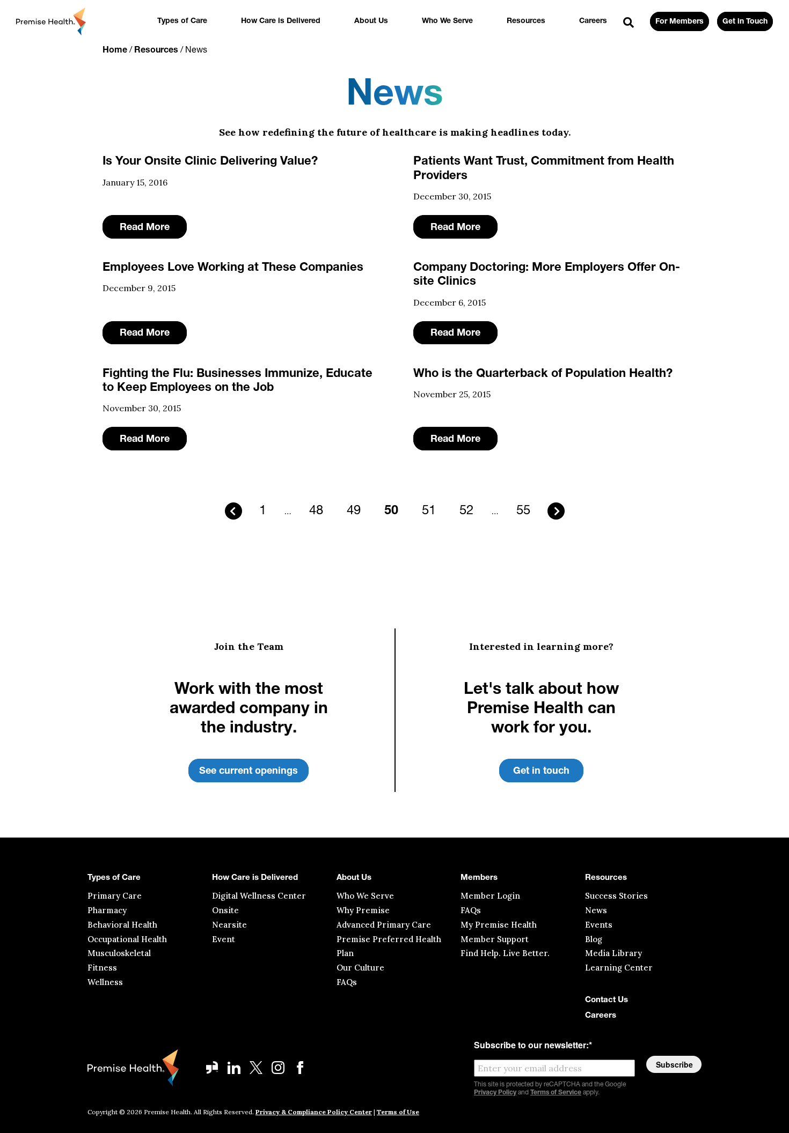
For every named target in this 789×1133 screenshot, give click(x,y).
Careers (593, 21)
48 (316, 511)
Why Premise (363, 910)
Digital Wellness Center (259, 896)
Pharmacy (107, 910)
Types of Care (182, 21)
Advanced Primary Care (384, 925)
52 (466, 511)
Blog (593, 939)
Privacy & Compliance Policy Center (313, 1112)
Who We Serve (447, 21)
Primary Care (114, 896)
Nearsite (229, 925)
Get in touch (541, 771)
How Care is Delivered (280, 21)
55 (523, 511)
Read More (145, 228)
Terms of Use (398, 1112)
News (596, 910)
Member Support (495, 939)
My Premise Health (499, 925)
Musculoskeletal (119, 953)
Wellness (105, 982)
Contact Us (606, 1000)
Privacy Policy (495, 1093)
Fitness (102, 967)
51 (429, 511)
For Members (679, 22)
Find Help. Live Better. (505, 953)
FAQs (347, 982)
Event (223, 939)
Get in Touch (745, 22)
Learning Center (619, 967)
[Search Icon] (628, 23)
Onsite (225, 910)
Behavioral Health (122, 925)
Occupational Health (127, 939)
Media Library (613, 953)
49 (354, 511)
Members (479, 878)
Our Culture (360, 967)
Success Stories (616, 896)
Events (598, 925)
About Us (371, 21)
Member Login (490, 896)
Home (115, 50)
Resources (526, 21)
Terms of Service (555, 1093)
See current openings (248, 771)
